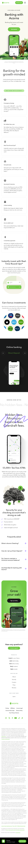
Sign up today (14, 600)
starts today (14, 661)
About (14, 676)
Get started (14, 29)
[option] (14, 353)
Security (14, 679)
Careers (14, 682)
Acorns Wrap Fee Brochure (6, 826)
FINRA (2, 736)
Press (14, 685)
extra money (14, 663)
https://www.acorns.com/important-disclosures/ (15, 829)
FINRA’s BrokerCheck (21, 826)
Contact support (14, 648)
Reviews (14, 687)
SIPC (5, 736)
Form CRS (14, 826)
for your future (14, 658)
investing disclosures (5, 739)
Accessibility (18, 832)
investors (14, 666)
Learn (14, 696)
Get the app (19, 2)
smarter (14, 669)
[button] (22, 718)
